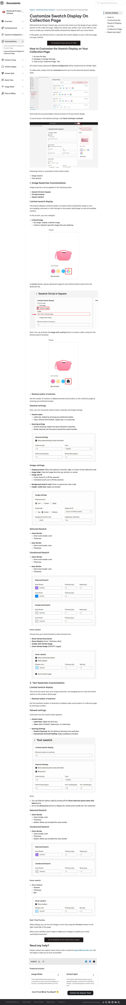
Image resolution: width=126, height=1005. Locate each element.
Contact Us (61, 1002)
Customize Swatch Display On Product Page (14, 47)
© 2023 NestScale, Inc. (12, 1002)
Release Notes (51, 1002)
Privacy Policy (26, 1002)
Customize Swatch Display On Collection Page (14, 52)
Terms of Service (39, 1002)
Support (32, 10)
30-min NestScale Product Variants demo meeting (63, 939)
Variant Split (72, 974)
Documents (13, 3)
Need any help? (114, 32)
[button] (80, 993)
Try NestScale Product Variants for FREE (63, 43)
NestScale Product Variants (13, 12)
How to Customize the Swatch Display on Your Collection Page (114, 23)
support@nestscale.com (83, 950)
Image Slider (36, 974)
